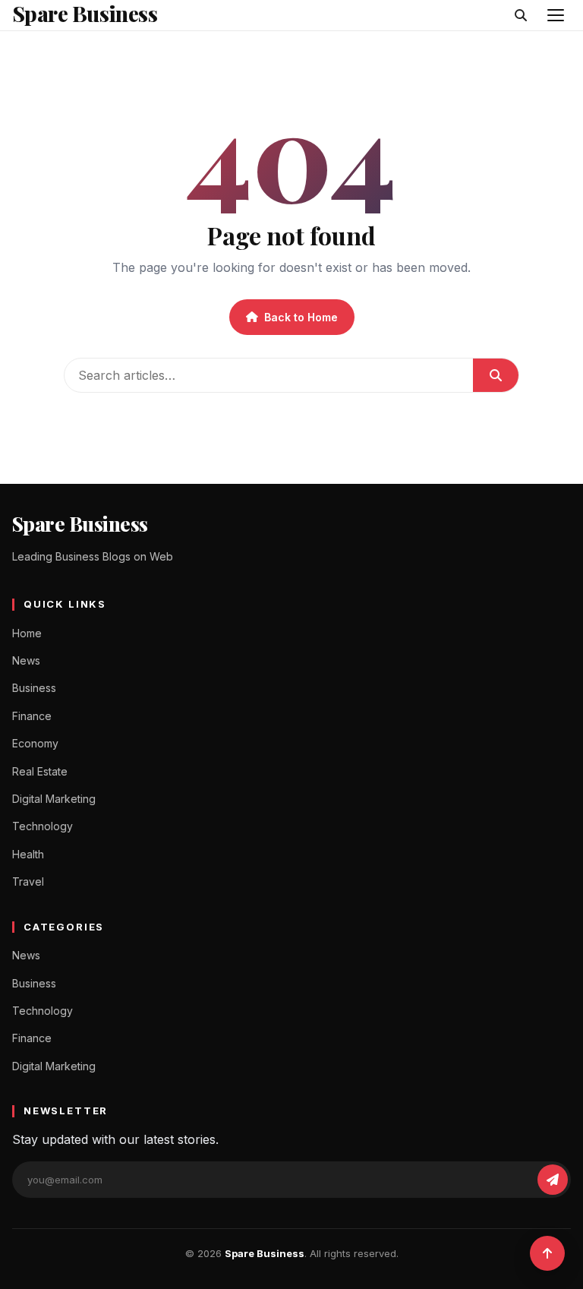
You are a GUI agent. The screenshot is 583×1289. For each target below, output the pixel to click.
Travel (28, 881)
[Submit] (495, 375)
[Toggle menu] (555, 15)
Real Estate (40, 771)
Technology (42, 826)
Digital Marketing (54, 798)
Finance (32, 715)
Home (27, 633)
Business (34, 687)
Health (28, 854)
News (26, 660)
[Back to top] (547, 1253)
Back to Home (301, 317)
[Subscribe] (552, 1179)
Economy (35, 743)
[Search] (521, 15)
